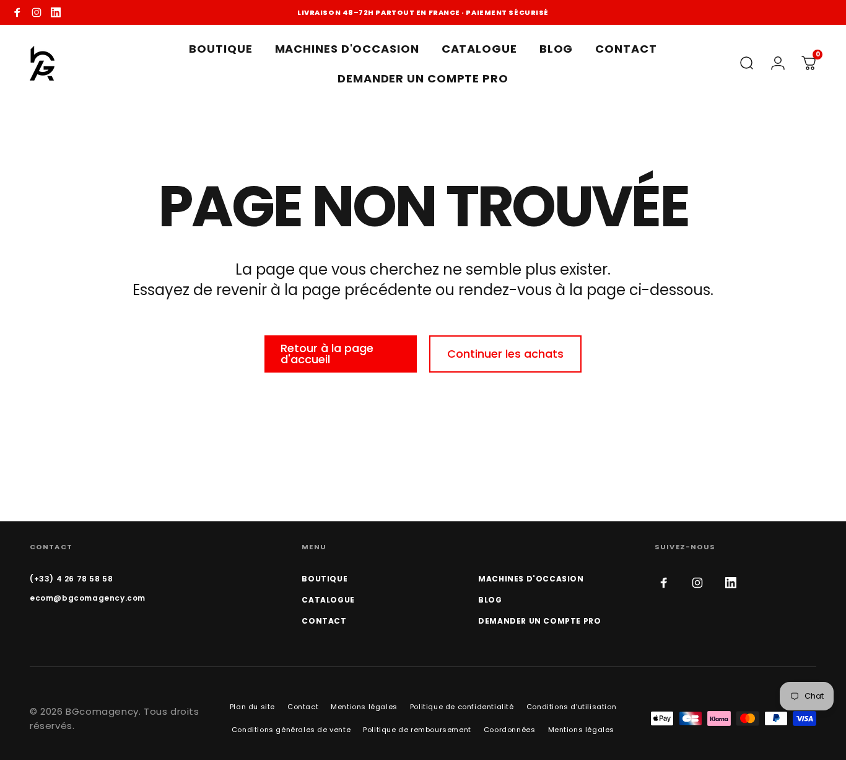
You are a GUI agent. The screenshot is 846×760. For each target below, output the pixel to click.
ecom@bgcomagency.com (88, 598)
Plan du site (252, 707)
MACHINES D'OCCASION (530, 578)
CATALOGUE (328, 599)
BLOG (490, 599)
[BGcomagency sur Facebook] (17, 12)
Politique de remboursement (417, 730)
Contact (302, 707)
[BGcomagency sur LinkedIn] (56, 12)
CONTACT (324, 621)
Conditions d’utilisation (571, 707)
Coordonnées (510, 730)
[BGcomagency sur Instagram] (36, 12)
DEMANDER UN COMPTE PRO (539, 621)
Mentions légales (364, 707)
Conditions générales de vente (291, 730)
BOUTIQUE (324, 578)
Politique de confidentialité (462, 707)
